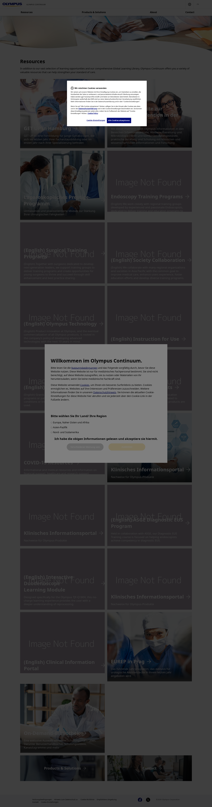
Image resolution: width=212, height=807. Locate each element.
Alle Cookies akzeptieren (119, 120)
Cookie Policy (93, 113)
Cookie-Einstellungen (96, 120)
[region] (107, 103)
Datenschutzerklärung (88, 108)
